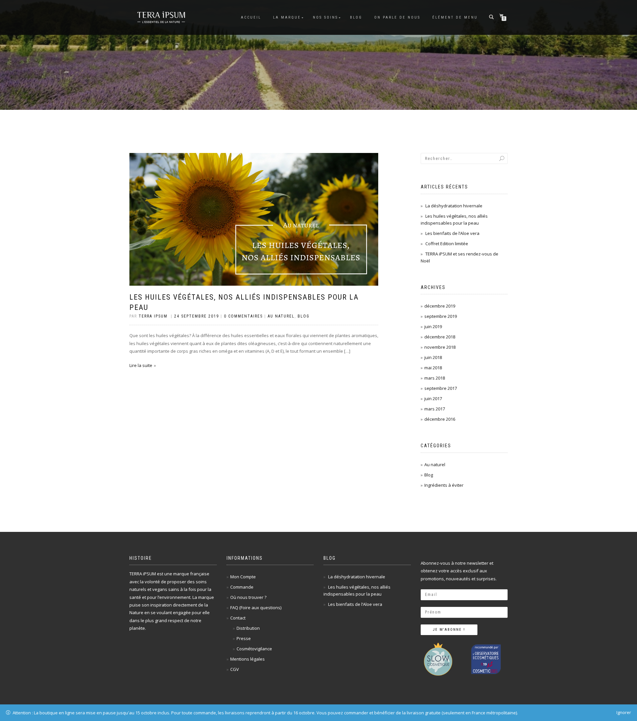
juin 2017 (433, 398)
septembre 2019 (440, 316)
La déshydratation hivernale (453, 206)
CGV (234, 669)
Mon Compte (243, 577)
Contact (238, 618)
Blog (356, 17)
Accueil (251, 17)
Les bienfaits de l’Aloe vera (452, 233)
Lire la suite (140, 365)
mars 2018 (434, 378)
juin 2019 (433, 326)
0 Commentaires (243, 316)
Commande (241, 587)
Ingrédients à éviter (443, 485)
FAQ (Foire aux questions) (255, 608)
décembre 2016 (439, 419)
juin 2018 (433, 357)
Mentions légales (247, 659)
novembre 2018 (440, 347)
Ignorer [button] (623, 712)
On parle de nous (397, 17)
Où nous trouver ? (248, 597)
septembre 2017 (440, 388)
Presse (244, 638)
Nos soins (325, 17)
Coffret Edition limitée (446, 244)
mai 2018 (433, 368)
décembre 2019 (439, 306)
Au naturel (281, 316)
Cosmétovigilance (254, 649)
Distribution (248, 628)
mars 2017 (434, 409)
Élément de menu (455, 17)
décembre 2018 (439, 337)
